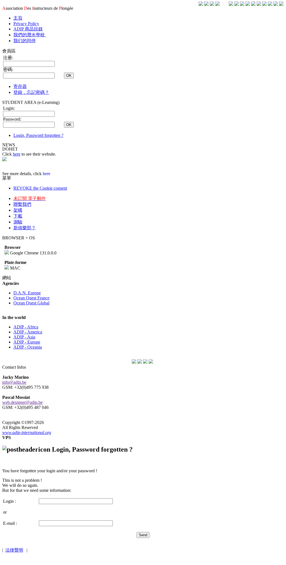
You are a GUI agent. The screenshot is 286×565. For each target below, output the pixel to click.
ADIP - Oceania (27, 347)
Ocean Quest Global (31, 303)
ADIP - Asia (24, 337)
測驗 (17, 222)
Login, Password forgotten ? (38, 135)
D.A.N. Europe (27, 292)
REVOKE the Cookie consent (40, 188)
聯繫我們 (22, 204)
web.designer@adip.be (22, 402)
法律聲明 (14, 550)
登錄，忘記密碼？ (31, 92)
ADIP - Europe (26, 342)
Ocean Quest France (31, 297)
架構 (17, 210)
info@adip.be (14, 382)
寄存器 (20, 86)
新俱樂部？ (24, 227)
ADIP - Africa (25, 327)
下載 (17, 216)
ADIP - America (27, 332)
